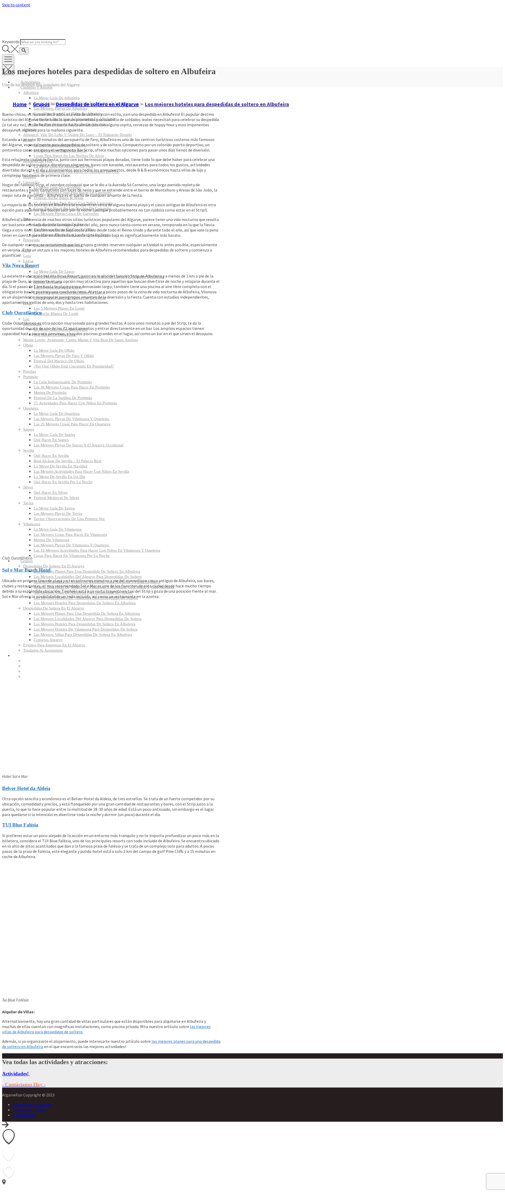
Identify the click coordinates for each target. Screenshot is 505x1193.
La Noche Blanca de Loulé (56, 313)
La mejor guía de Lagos (54, 271)
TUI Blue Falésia (20, 825)
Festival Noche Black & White (59, 198)
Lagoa (28, 261)
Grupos (27, 561)
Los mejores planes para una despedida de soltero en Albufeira (87, 571)
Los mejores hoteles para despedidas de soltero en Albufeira (85, 603)
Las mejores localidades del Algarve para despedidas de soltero (88, 577)
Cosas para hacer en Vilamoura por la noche (72, 555)
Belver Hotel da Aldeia (26, 788)
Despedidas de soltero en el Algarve (53, 566)
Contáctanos (24, 1115)
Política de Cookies (30, 1109)
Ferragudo (31, 240)
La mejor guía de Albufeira (57, 98)
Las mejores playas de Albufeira (60, 108)
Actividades (30, 82)
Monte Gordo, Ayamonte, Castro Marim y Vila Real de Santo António (80, 340)
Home (20, 104)
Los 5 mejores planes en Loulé (59, 308)
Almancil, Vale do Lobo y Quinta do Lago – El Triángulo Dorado (77, 135)
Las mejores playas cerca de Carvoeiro (66, 214)
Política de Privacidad (32, 1104)
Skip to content (16, 4)
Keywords (10, 41)
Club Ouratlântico (22, 312)
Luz (26, 319)
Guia (27, 256)
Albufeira (31, 92)
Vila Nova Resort (20, 265)
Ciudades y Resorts (36, 87)
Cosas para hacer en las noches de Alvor (69, 156)
